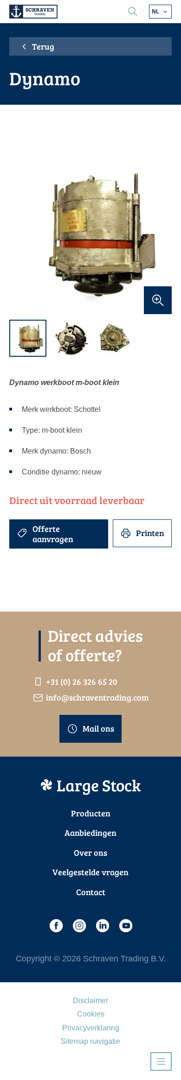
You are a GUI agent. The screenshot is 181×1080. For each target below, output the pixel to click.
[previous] (20, 233)
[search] (133, 12)
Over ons (90, 852)
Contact (90, 891)
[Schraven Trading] (33, 12)
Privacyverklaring (90, 1028)
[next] (160, 233)
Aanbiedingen (90, 832)
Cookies (90, 1014)
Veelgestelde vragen (90, 872)
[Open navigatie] (161, 1061)
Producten (90, 813)
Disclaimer (90, 1000)
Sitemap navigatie (90, 1041)
